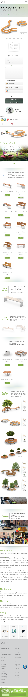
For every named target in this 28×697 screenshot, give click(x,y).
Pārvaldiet (5, 694)
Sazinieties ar (3, 668)
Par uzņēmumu (3, 679)
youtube (20, 677)
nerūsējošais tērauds (13, 14)
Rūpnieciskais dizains (18, 654)
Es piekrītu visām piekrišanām (18, 694)
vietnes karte (17, 675)
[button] (2, 28)
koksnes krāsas (12, 83)
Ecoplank (2, 660)
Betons (16, 661)
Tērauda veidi (3, 671)
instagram (16, 677)
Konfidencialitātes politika (5, 680)
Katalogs (2, 652)
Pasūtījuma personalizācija (5, 670)
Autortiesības (3, 682)
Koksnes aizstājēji (4, 674)
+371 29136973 (14, 102)
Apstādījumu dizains (18, 657)
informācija (3, 664)
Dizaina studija (17, 652)
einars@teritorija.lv (14, 99)
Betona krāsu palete (4, 677)
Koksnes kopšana (4, 676)
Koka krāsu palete (4, 673)
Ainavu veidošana (17, 655)
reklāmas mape (6, 124)
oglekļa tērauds (4, 14)
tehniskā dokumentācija (14, 119)
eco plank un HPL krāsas (13, 87)
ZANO (4, 2)
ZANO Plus (17, 648)
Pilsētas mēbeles (5, 648)
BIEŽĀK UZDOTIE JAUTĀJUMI (6, 654)
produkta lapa (16, 124)
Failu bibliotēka (3, 655)
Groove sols (3, 657)
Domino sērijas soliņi (4, 557)
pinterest (18, 677)
